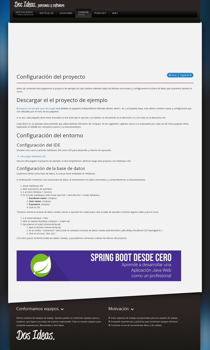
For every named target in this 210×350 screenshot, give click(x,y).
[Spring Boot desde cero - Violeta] (99, 265)
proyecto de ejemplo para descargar (37, 108)
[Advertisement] (105, 49)
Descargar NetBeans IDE (33, 156)
